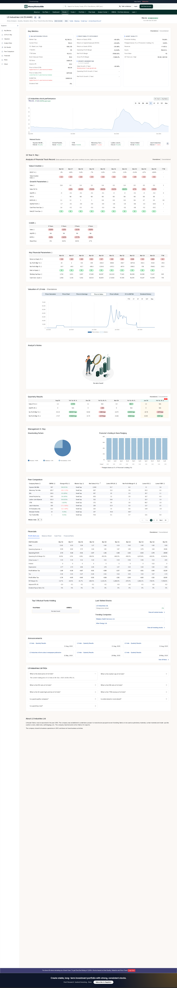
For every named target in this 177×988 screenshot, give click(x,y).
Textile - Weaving (74, 21)
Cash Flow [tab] (57, 536)
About (6, 64)
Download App (34, 1)
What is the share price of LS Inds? (41, 674)
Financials (7, 55)
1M (139, 103)
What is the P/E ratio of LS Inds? (40, 685)
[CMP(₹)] (54, 484)
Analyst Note (8, 43)
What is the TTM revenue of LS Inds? (113, 692)
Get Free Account (146, 6)
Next (161, 520)
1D (135, 103)
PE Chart (157, 99)
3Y (154, 103)
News (5, 60)
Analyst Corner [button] (102, 12)
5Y (158, 103)
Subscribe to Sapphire (103, 982)
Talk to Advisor (126, 6)
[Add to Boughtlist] (39, 17)
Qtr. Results (7, 47)
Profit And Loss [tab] (33, 536)
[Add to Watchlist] (35, 17)
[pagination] (165, 520)
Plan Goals (92, 12)
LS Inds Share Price (94, 21)
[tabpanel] (98, 564)
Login (135, 6)
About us (37, 12)
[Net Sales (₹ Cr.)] (100, 483)
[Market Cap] (83, 484)
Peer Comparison (9, 51)
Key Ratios (165, 99)
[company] (39, 484)
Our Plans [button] (45, 12)
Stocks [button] (64, 12)
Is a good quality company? (39, 699)
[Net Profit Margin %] (136, 484)
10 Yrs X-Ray (8, 34)
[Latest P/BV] (164, 484)
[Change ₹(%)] (69, 484)
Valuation (7, 39)
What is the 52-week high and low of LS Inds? (45, 692)
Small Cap (84, 21)
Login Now (132, 970)
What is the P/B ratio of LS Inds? (111, 685)
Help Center (137, 1)
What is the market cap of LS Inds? (112, 674)
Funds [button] (72, 12)
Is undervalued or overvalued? (111, 699)
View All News (163, 659)
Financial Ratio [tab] (69, 536)
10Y (162, 103)
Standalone (154, 31)
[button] (120, 12)
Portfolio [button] (81, 12)
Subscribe (145, 1)
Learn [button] (133, 12)
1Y (150, 103)
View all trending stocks (155, 627)
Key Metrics (7, 30)
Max (166, 103)
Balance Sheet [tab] (47, 536)
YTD (129, 299)
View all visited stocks (156, 612)
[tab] (50, 294)
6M (147, 103)
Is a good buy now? (36, 706)
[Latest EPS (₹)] (116, 484)
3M (143, 103)
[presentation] (167, 143)
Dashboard (56, 12)
